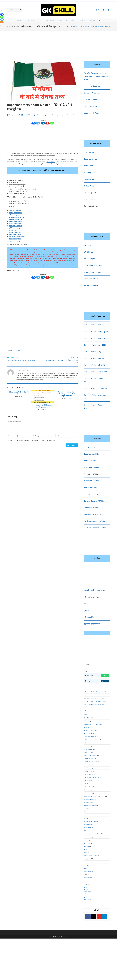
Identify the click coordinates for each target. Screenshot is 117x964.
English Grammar (88, 749)
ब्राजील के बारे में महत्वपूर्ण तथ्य (15, 223)
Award (85, 714)
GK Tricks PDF (89, 447)
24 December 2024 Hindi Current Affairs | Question (97, 692)
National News (87, 837)
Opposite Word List (92, 93)
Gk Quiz (86, 893)
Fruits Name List (90, 106)
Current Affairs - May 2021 (94, 351)
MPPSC (85, 830)
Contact (86, 889)
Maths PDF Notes (91, 507)
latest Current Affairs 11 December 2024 (94, 704)
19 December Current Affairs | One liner (94, 695)
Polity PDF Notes (90, 460)
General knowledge (53, 115)
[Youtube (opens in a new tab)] (106, 10)
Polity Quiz (88, 166)
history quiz (87, 790)
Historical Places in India (90, 787)
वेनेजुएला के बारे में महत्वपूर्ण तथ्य (16, 241)
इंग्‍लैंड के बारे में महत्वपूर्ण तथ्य (15, 215)
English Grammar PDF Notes (95, 521)
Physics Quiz (89, 179)
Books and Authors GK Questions (92, 724)
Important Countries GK (68, 115)
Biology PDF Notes (91, 481)
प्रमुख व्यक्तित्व (87, 877)
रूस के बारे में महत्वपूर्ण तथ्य (14, 230)
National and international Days (92, 834)
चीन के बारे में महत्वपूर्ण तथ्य (15, 232)
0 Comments (39, 115)
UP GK (85, 862)
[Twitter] (38, 123)
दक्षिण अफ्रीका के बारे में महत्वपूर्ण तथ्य (17, 236)
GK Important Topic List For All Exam (19, 393)
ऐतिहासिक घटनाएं (87, 871)
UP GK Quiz (88, 252)
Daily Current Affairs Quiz (90, 736)
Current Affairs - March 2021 (95, 338)
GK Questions (87, 780)
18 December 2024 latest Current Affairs (94, 698)
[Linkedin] (43, 123)
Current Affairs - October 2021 (96, 388)
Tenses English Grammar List (96, 86)
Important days (88, 802)
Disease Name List (91, 99)
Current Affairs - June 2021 (95, 358)
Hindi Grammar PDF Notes (95, 528)
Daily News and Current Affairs (91, 740)
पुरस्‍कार (86, 610)
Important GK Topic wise (90, 805)
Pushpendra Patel (14, 115)
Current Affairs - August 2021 (96, 372)
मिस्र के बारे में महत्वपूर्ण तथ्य (15, 239)
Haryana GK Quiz (91, 279)
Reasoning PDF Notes (92, 514)
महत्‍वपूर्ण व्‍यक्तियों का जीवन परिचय (94, 590)
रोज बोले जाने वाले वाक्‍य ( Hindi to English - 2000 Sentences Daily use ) (96, 76)
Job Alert (86, 808)
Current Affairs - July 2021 (94, 365)
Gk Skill (28, 244)
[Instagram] (93, 916)
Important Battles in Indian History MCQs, (94, 796)
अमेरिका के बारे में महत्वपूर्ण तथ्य (15, 213)
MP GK (85, 818)
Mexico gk (12, 350)
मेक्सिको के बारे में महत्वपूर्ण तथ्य (15, 221)
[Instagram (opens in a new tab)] (101, 10)
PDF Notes (86, 840)
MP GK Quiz (88, 245)
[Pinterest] (47, 123)
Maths (85, 812)
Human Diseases (88, 793)
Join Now (105, 675)
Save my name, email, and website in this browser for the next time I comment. (32, 440)
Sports (85, 852)
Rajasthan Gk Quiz (91, 285)
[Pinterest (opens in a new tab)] (98, 10)
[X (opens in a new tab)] (93, 10)
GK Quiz (86, 783)
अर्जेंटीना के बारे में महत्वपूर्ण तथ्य (15, 226)
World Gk (86, 868)
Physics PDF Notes (91, 487)
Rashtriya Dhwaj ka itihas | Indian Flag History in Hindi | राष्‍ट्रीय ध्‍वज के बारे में (67, 394)
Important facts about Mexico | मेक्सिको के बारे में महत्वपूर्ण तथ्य (95, 26)
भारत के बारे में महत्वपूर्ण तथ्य (15, 210)
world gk (18, 350)
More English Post (91, 113)
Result (85, 849)
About (85, 887)
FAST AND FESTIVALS (89, 752)
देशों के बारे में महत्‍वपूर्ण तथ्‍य (92, 624)
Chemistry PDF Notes (92, 494)
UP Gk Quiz (86, 865)
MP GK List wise (88, 824)
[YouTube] (99, 916)
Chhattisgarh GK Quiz (93, 265)
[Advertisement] (58, 48)
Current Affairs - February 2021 (96, 331)
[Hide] (0, 25)
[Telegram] (2, 19)
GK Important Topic (89, 774)
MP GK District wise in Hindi (91, 821)
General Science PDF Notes (95, 501)
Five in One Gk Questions (90, 755)
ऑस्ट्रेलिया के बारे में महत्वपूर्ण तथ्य (16, 217)
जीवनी (85, 874)
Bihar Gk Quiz (89, 259)
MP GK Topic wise (88, 827)
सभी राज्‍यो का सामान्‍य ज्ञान (92, 597)
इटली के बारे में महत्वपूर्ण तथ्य (15, 234)
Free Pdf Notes (87, 891)
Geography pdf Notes (92, 454)
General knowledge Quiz (90, 761)
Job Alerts (86, 897)
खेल (85, 604)
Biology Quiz (89, 186)
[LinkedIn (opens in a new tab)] (103, 10)
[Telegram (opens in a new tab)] (108, 10)
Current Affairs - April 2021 (95, 345)
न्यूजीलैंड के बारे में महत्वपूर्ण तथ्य (16, 228)
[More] (2, 22)
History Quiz (89, 152)
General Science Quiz (89, 768)
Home (85, 895)
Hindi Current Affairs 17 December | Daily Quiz (95, 701)
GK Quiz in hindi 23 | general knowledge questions (42, 406)
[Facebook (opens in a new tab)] (96, 10)
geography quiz (51, 162)
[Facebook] (33, 123)
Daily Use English (88, 743)
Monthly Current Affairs (90, 815)
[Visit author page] (10, 372)
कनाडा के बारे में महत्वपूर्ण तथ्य (15, 219)
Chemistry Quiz (90, 192)
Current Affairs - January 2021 (96, 325)
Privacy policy (87, 899)
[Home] (67, 26)
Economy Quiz (90, 172)
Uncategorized (87, 859)
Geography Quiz (90, 159)
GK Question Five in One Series (91, 777)
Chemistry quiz (87, 727)
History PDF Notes (91, 467)
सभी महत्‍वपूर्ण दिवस (89, 617)
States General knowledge (90, 855)
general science (87, 765)
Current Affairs (87, 733)
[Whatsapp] (52, 123)
